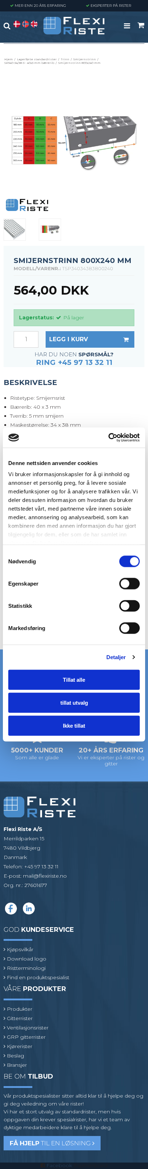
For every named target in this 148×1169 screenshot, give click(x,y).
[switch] (129, 583)
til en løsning (51, 1143)
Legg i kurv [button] (68, 339)
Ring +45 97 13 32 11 (74, 362)
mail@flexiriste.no (45, 876)
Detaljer (116, 657)
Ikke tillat (74, 725)
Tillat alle (74, 679)
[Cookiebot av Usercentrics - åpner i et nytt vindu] (108, 437)
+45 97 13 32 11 (41, 866)
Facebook (59, 1165)
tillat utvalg (74, 702)
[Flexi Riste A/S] (74, 25)
